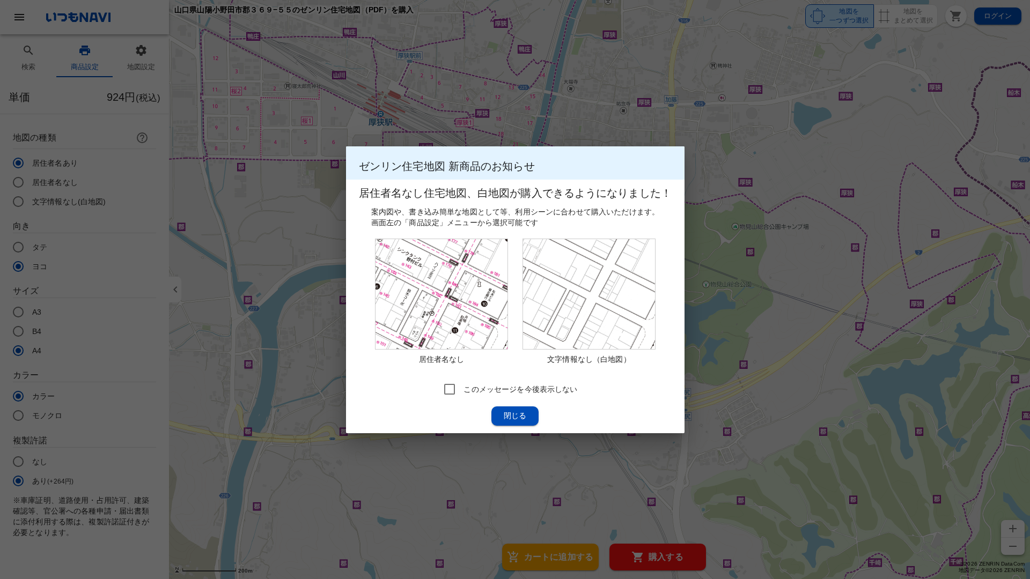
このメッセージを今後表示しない (520, 388)
